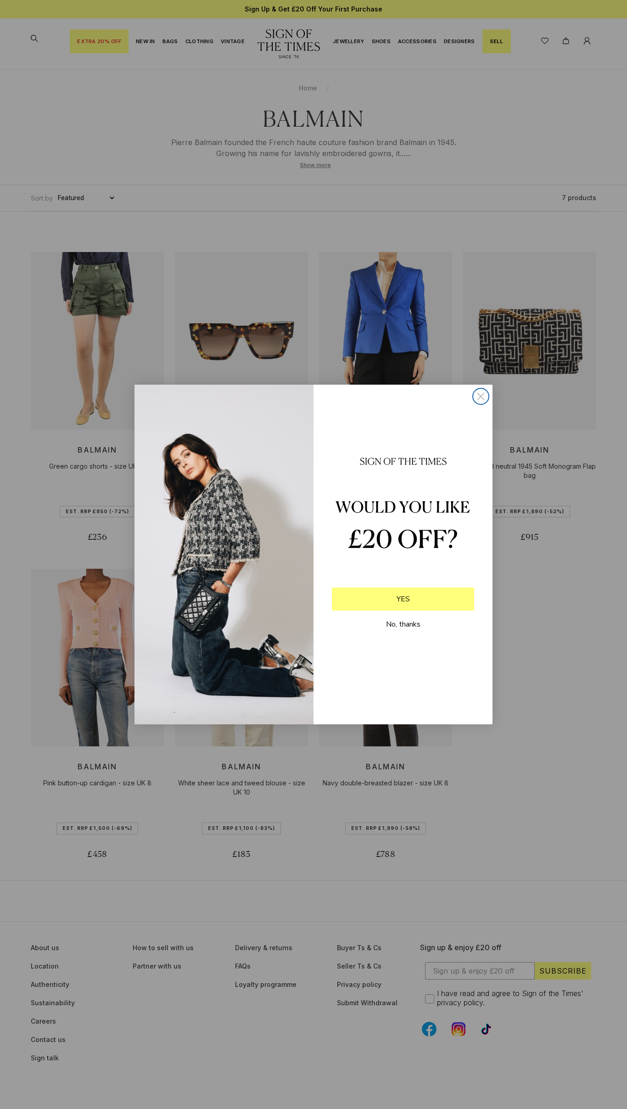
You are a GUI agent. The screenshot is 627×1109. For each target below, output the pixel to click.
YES (403, 599)
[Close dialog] (481, 396)
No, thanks (403, 624)
